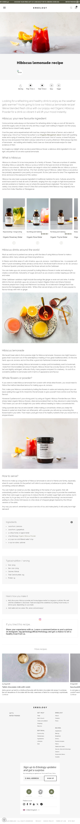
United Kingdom (31, 810)
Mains (57, 744)
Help (38, 715)
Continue (5, 694)
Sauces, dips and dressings (63, 749)
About (57, 715)
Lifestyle (39, 741)
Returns (39, 726)
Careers (57, 718)
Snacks (57, 751)
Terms (43, 773)
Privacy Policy (52, 773)
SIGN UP (50, 778)
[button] (4, 820)
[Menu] (4, 7)
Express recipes (59, 741)
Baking (57, 733)
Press (56, 721)
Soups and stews (60, 754)
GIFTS (11, 713)
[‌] (14, 213)
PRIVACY (38, 821)
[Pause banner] (77, 2)
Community (40, 733)
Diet (38, 744)
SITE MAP (71, 821)
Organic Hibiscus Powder (27, 536)
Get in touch (40, 718)
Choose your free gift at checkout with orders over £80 (25, 2)
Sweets (57, 757)
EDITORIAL (41, 730)
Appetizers (58, 731)
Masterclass (40, 736)
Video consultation (42, 721)
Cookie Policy (48, 821)
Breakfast (58, 736)
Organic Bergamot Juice (50, 135)
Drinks (57, 738)
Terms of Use (61, 821)
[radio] (18, 234)
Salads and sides (60, 746)
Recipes (58, 728)
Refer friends (14, 715)
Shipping (39, 723)
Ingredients (40, 738)
